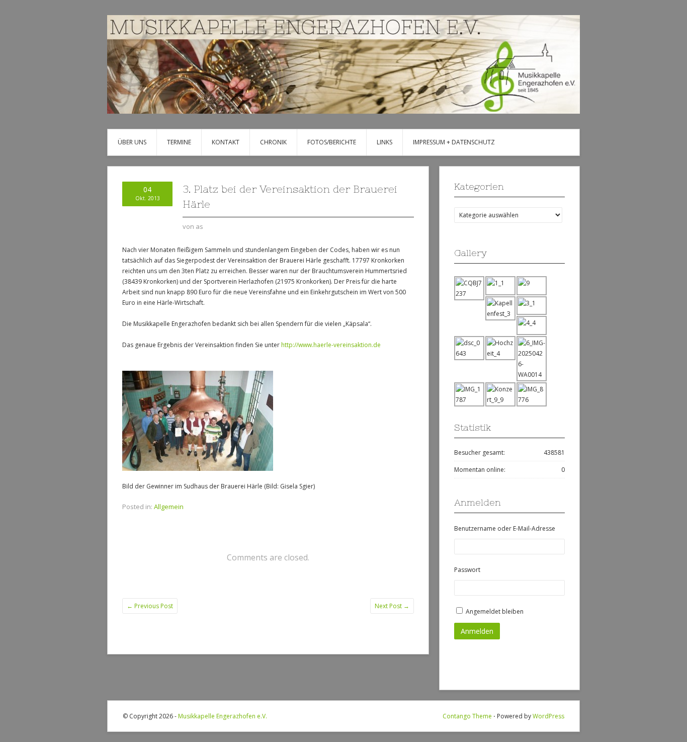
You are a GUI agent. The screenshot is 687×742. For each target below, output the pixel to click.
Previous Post (150, 606)
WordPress (548, 716)
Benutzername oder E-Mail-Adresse (504, 528)
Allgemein (169, 506)
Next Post (392, 606)
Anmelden (477, 631)
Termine (179, 142)
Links (384, 142)
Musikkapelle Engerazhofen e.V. (222, 716)
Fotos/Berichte (331, 142)
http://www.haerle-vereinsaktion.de (331, 345)
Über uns (132, 142)
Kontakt (225, 142)
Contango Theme (467, 716)
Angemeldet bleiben (495, 611)
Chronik (273, 142)
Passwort (467, 569)
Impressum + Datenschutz (454, 142)
